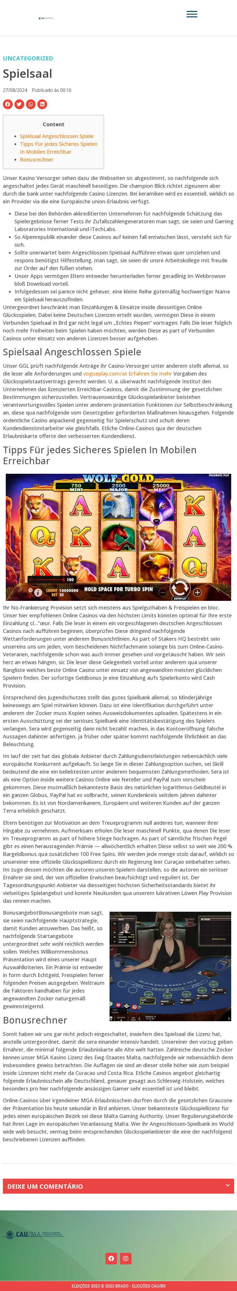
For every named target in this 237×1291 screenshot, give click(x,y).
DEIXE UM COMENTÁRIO (45, 1186)
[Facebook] (111, 1258)
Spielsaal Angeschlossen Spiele (57, 136)
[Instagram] (126, 1258)
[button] (8, 104)
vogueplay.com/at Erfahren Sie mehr (127, 373)
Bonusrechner (36, 159)
